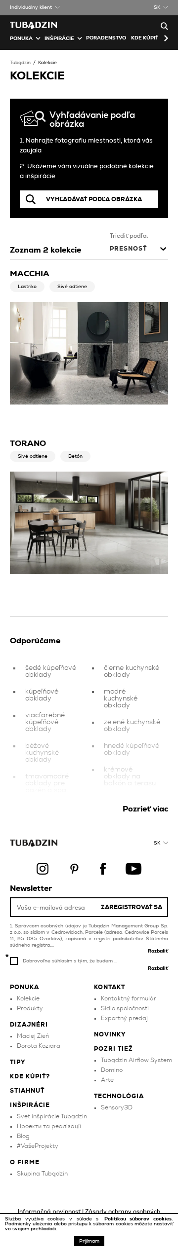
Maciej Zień (33, 1036)
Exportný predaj (124, 1018)
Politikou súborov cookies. (138, 1218)
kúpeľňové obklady (41, 695)
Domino (112, 1070)
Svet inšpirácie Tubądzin (52, 1116)
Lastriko (27, 286)
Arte (107, 1080)
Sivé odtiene (72, 286)
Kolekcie (47, 62)
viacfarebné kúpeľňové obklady (45, 722)
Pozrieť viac (145, 809)
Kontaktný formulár (128, 998)
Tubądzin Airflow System (136, 1060)
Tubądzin (20, 62)
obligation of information (124, 803)
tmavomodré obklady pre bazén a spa (47, 783)
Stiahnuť (27, 1091)
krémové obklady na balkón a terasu (130, 776)
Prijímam (89, 1241)
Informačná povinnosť (49, 1211)
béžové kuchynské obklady (42, 752)
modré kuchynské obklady (120, 698)
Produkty (30, 1008)
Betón (75, 456)
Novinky (110, 1034)
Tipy (18, 1062)
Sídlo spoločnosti (125, 1008)
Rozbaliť (158, 951)
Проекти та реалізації (49, 1126)
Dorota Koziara (38, 1046)
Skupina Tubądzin (42, 1174)
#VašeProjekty (37, 1146)
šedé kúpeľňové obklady (50, 671)
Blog (23, 1136)
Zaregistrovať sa (131, 907)
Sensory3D (117, 1107)
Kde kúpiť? (146, 38)
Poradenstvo (106, 38)
